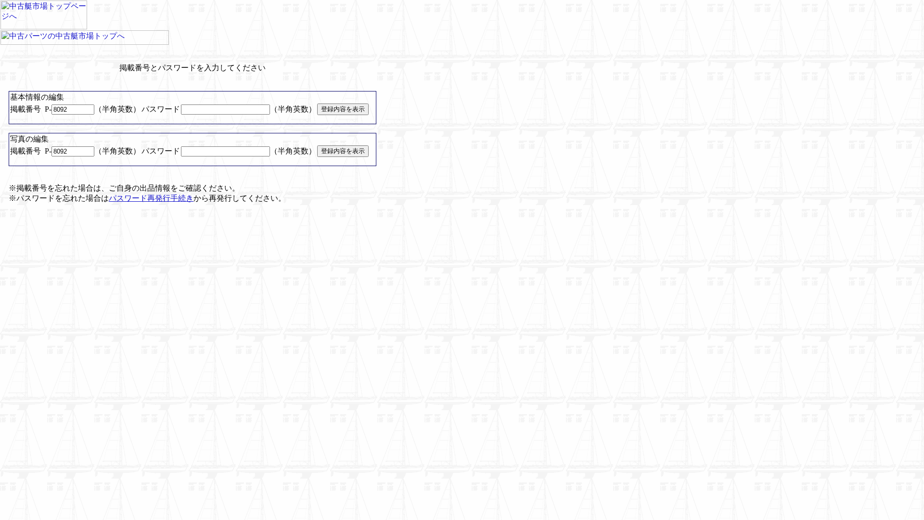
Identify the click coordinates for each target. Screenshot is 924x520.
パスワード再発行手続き (151, 198)
